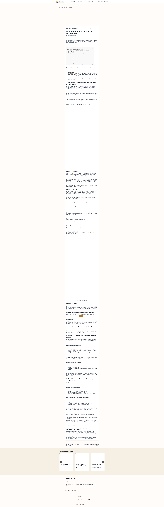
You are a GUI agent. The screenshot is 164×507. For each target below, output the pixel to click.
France (88, 1)
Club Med (92, 1)
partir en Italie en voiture (87, 88)
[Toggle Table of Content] (93, 48)
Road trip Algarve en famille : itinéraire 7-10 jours (81, 466)
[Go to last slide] (61, 462)
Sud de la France (70, 340)
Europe (85, 1)
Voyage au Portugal (69, 29)
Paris (72, 173)
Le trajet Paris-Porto (72, 52)
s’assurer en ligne (91, 232)
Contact (82, 498)
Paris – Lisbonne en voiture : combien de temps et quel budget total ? (78, 62)
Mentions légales (77, 498)
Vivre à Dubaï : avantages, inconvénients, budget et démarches (72, 444)
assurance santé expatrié (88, 498)
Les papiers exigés (71, 55)
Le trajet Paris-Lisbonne (72, 51)
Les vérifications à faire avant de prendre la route (75, 49)
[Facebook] (104, 1)
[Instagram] (106, 1)
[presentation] (66, 458)
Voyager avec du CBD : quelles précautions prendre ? (91, 444)
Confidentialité (79, 499)
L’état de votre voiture (72, 56)
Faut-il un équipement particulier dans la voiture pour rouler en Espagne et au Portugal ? (81, 64)
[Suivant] (103, 462)
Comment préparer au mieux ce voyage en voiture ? (76, 53)
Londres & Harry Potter (99, 1)
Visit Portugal (73, 73)
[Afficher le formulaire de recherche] (108, 1)
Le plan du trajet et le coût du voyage (74, 54)
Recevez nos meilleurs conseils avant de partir (75, 57)
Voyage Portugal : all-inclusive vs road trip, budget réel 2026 (65, 466)
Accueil (77, 496)
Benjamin (68, 35)
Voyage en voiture (80, 1)
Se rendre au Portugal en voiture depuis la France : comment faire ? (78, 50)
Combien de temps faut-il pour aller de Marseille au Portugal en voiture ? (79, 63)
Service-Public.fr (76, 69)
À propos (80, 496)
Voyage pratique (73, 1)
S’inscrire (81, 316)
